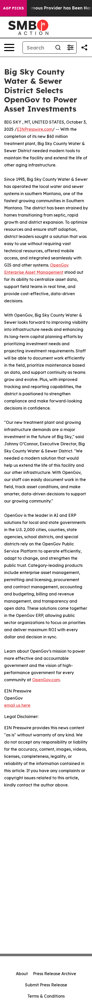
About (22, 973)
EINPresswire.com (34, 129)
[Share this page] (84, 47)
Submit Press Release (46, 984)
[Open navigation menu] (9, 47)
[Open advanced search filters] (70, 47)
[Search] (58, 47)
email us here (17, 705)
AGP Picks (13, 8)
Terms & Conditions (46, 996)
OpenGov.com (46, 679)
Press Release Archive (54, 973)
